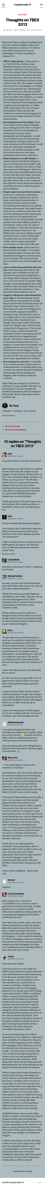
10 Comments (36, 30)
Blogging (22, 14)
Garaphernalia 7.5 (22, 4)
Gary (11, 30)
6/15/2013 (22, 30)
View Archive (8, 415)
